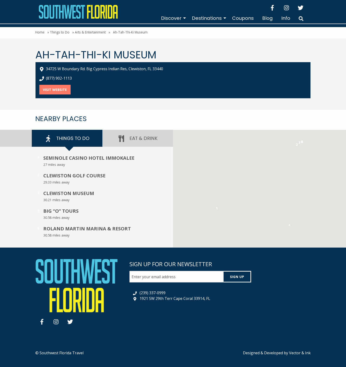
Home (39, 32)
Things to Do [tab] (72, 138)
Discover (171, 18)
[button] (217, 209)
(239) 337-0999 (152, 292)
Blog (267, 18)
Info (285, 18)
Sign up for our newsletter (170, 264)
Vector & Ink (300, 352)
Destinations (207, 18)
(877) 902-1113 (59, 78)
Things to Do (59, 32)
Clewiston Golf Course (74, 175)
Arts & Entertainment (90, 32)
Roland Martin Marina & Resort (87, 228)
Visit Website (56, 89)
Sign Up (237, 276)
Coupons (243, 18)
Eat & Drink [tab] (142, 138)
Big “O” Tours (61, 211)
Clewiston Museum (68, 193)
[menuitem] (172, 18)
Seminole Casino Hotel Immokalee (88, 158)
